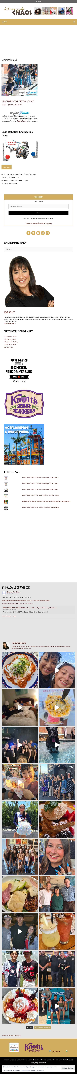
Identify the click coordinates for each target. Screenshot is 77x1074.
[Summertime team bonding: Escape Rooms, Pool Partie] (20, 857)
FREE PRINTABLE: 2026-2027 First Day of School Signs (40, 477)
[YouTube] (43, 233)
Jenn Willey (9, 312)
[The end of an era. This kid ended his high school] (57, 969)
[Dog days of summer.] (57, 745)
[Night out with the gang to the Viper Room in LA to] (20, 745)
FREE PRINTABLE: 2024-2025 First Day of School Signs (40, 489)
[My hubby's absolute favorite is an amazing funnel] (20, 1006)
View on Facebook (6, 616)
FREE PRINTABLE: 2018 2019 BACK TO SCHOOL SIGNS (40, 495)
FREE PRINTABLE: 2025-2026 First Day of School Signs (40, 483)
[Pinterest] (38, 233)
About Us (6, 1060)
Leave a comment (10, 184)
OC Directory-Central (10, 342)
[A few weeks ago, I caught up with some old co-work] (57, 894)
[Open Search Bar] (74, 22)
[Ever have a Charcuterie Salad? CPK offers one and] (20, 894)
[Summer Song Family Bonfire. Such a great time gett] (57, 670)
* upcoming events (11, 174)
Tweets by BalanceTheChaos (11, 1035)
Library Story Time (10, 344)
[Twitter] (33, 233)
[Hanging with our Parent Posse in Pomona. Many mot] (57, 782)
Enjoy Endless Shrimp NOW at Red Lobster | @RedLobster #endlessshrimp (46, 501)
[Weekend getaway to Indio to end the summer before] (20, 707)
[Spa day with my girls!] (57, 931)
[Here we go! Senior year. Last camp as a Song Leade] (20, 819)
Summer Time (14, 177)
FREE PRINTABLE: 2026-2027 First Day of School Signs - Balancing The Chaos (30, 608)
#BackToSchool (18, 604)
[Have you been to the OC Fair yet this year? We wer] (20, 782)
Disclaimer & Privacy (22, 1060)
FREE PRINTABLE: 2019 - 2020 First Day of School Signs (40, 507)
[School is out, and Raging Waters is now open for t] (57, 1006)
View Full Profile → (10, 323)
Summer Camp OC (22, 181)
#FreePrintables (28, 604)
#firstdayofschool (7, 604)
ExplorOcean (22, 121)
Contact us (13, 1060)
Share (14, 616)
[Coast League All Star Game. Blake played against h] (20, 969)
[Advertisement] (38, 40)
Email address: (38, 201)
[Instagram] (48, 233)
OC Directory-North (10, 336)
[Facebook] (28, 233)
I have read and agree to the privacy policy (38, 223)
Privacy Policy (34, 1063)
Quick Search (42, 1063)
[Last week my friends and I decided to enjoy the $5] (57, 707)
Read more (7, 167)
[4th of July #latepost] (20, 931)
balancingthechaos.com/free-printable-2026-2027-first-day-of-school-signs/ (26, 600)
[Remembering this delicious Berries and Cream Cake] (57, 819)
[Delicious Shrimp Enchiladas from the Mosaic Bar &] (20, 670)
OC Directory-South (10, 339)
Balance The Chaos (13, 592)
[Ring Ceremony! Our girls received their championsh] (57, 857)
